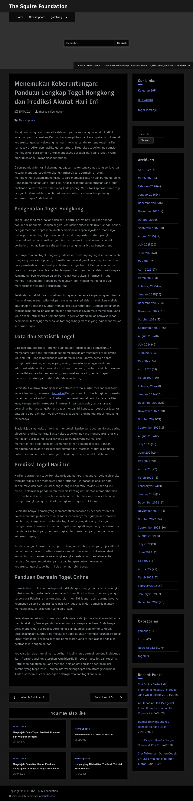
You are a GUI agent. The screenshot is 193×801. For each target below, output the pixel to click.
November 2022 (148, 510)
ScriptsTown (48, 795)
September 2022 (149, 527)
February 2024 (147, 386)
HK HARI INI (145, 100)
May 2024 (144, 361)
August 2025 (146, 236)
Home (20, 17)
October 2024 (147, 319)
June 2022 (145, 552)
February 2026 (147, 186)
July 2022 (144, 544)
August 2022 (146, 535)
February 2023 (147, 485)
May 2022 (144, 560)
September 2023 (149, 427)
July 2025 (144, 244)
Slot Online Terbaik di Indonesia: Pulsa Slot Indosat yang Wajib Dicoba (157, 689)
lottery (142, 639)
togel (141, 656)
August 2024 (146, 336)
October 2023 (147, 419)
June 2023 (145, 452)
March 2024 (145, 377)
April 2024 (145, 369)
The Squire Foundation (38, 6)
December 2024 (148, 302)
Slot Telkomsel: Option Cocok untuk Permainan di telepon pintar (157, 758)
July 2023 (144, 444)
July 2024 (144, 344)
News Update (37, 17)
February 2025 (147, 286)
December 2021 (148, 602)
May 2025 (144, 261)
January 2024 (147, 394)
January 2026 (147, 194)
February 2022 (147, 585)
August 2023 (146, 436)
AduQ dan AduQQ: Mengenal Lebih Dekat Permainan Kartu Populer (157, 708)
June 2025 (145, 253)
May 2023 (144, 460)
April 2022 (145, 569)
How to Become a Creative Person (94, 734)
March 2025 (145, 277)
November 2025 (148, 211)
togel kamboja (147, 109)
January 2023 (147, 494)
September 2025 (149, 228)
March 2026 (145, 178)
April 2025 (144, 269)
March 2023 (145, 477)
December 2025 (148, 202)
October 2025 (147, 219)
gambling (56, 17)
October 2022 (147, 519)
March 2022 (145, 577)
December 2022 (148, 502)
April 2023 (144, 469)
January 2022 (147, 594)
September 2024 (149, 327)
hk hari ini (58, 393)
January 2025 (147, 294)
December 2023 (148, 402)
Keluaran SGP (147, 90)
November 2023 (148, 411)
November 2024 (148, 311)
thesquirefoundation (51, 111)
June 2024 (145, 352)
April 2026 (144, 169)
